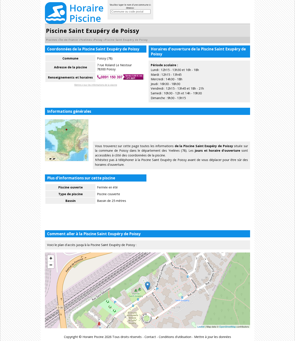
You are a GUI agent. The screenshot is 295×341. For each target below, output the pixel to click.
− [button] (50, 265)
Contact (150, 337)
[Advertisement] (171, 129)
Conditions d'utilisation (175, 337)
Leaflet (201, 326)
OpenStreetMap (227, 326)
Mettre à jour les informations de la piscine (95, 84)
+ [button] (50, 258)
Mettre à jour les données (212, 337)
